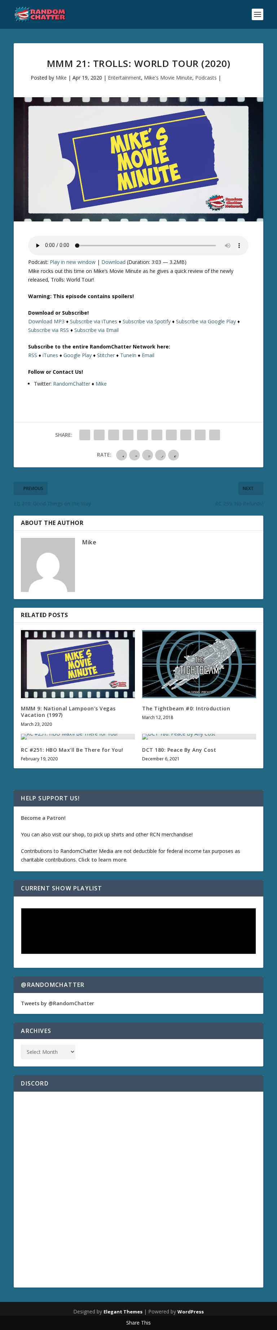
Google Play (77, 355)
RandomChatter (71, 383)
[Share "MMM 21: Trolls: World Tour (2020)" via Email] (200, 435)
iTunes (50, 355)
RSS (32, 355)
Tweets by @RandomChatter (57, 1003)
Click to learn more (102, 859)
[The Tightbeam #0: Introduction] (199, 664)
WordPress (190, 1311)
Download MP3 (46, 321)
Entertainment (124, 77)
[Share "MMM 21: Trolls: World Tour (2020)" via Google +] (113, 435)
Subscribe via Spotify (147, 321)
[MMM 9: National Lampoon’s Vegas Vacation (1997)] (78, 664)
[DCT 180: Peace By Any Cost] (199, 737)
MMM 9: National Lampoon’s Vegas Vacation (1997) (68, 711)
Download (113, 262)
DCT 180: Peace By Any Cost (179, 749)
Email (148, 355)
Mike (61, 77)
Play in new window (73, 262)
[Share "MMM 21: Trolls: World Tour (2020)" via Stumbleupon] (186, 435)
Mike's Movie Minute (168, 77)
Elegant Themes (123, 1311)
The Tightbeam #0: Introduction (186, 708)
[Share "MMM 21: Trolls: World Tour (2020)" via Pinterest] (142, 435)
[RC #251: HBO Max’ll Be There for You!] (78, 737)
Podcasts (206, 77)
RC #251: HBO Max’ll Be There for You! (72, 749)
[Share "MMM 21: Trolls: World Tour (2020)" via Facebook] (85, 435)
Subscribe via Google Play (206, 321)
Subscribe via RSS (48, 330)
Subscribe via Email (96, 330)
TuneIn (128, 355)
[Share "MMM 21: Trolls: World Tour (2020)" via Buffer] (171, 435)
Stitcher (106, 355)
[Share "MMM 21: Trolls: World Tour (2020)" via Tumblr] (128, 435)
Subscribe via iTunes (93, 321)
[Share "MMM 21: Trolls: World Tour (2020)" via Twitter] (99, 435)
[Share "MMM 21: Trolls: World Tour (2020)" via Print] (214, 435)
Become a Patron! (43, 817)
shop (78, 834)
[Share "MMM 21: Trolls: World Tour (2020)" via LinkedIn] (157, 435)
